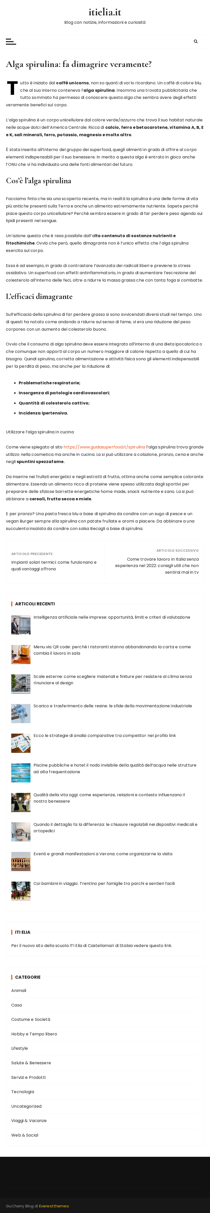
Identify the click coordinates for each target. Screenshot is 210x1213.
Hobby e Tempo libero (34, 1034)
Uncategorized (26, 1106)
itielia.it (105, 11)
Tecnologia (22, 1092)
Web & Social (24, 1135)
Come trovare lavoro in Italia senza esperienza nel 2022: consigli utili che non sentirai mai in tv (156, 565)
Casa (16, 1005)
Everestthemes (54, 1206)
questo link (160, 946)
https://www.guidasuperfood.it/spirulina (104, 447)
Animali (18, 990)
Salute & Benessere (31, 1063)
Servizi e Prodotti (28, 1077)
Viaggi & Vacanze (29, 1121)
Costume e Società (30, 1019)
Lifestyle (19, 1048)
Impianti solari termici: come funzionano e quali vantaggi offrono (54, 565)
